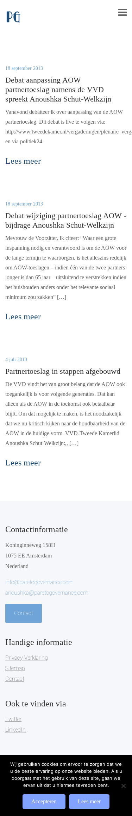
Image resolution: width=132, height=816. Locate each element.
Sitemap (15, 668)
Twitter (13, 719)
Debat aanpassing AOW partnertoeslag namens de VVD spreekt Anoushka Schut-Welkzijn (58, 89)
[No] (123, 785)
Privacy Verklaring (26, 657)
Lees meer (89, 801)
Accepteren (44, 801)
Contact (23, 613)
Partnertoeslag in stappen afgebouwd (62, 371)
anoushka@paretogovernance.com (46, 592)
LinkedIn (15, 729)
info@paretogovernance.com (39, 582)
